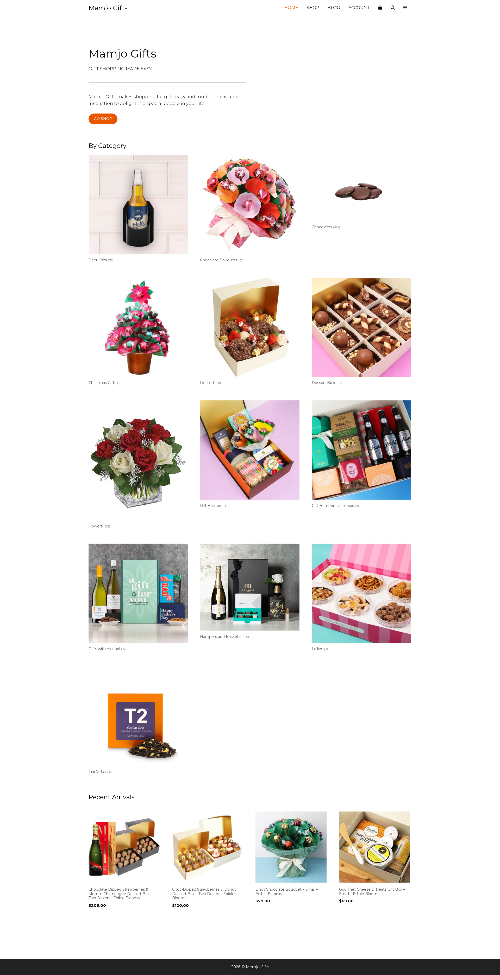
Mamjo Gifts (108, 8)
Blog (334, 7)
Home (291, 7)
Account (359, 7)
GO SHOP (103, 118)
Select (96, 916)
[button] (405, 8)
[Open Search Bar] (392, 8)
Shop (313, 7)
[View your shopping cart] (380, 8)
